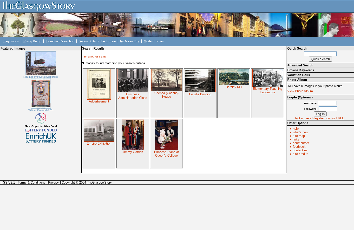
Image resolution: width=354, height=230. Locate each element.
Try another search (95, 56)
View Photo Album (300, 91)
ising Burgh (32, 41)
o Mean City (129, 41)
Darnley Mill (234, 87)
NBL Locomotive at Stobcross (40, 76)
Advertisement (99, 101)
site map (299, 136)
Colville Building (200, 94)
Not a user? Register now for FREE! (320, 118)
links (296, 139)
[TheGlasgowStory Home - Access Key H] (40, 6)
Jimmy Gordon (133, 152)
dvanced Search (300, 65)
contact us (300, 150)
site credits (300, 154)
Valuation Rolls (298, 75)
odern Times (154, 41)
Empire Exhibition (99, 143)
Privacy (53, 182)
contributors (301, 143)
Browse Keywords (300, 70)
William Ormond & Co (40, 110)
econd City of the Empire (97, 41)
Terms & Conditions (31, 182)
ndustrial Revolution (60, 41)
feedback (299, 146)
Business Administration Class (132, 96)
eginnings (11, 41)
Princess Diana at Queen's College (166, 153)
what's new (300, 132)
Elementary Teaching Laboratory (267, 90)
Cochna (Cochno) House (166, 94)
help (296, 128)
